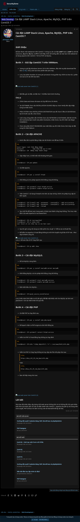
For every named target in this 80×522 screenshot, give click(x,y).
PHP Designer (21, 428)
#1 (77, 29)
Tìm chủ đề (12, 13)
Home (4, 9)
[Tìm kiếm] (77, 9)
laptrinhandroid (22, 473)
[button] (27, 9)
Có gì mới (22, 9)
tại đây (24, 70)
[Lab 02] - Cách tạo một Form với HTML (30, 442)
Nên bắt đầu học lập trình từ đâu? (28, 471)
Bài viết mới (4, 13)
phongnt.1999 (7, 25)
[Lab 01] (19, 457)
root (20, 430)
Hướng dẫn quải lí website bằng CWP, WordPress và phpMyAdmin (39, 421)
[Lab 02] (19, 449)
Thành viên (33, 9)
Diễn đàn (12, 9)
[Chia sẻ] (74, 29)
